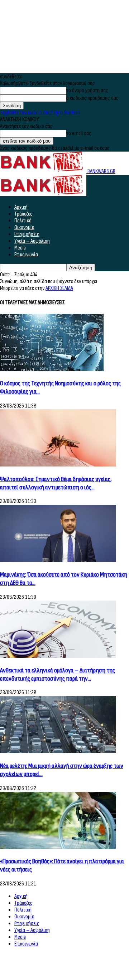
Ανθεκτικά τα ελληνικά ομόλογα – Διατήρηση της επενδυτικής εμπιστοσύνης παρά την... (57, 674)
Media (20, 248)
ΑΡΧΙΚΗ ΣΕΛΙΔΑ (59, 288)
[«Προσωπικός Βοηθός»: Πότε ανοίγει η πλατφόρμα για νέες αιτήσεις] (58, 847)
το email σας (78, 133)
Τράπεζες (23, 214)
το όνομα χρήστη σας (87, 90)
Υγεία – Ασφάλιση (32, 241)
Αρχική (21, 207)
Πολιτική (23, 220)
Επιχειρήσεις (26, 234)
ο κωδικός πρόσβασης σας (92, 98)
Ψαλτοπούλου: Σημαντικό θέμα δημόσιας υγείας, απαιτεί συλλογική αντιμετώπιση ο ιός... (56, 483)
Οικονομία (24, 227)
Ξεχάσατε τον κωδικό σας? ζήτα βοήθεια (40, 112)
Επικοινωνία (26, 254)
